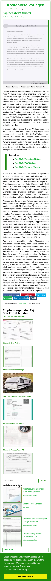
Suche (43, 481)
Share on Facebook (11, 295)
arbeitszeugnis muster (30, 495)
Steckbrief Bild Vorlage (25, 163)
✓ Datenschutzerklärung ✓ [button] (16, 570)
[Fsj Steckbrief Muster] (26, 84)
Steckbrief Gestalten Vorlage (28, 159)
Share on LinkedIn (21, 298)
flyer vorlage (27, 507)
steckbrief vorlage (13, 9)
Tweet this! (40, 295)
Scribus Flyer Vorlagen (32, 504)
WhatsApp (7, 298)
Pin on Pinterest (28, 295)
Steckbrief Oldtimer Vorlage (27, 167)
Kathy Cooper (21, 17)
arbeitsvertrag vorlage (30, 540)
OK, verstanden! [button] (25, 576)
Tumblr (33, 298)
